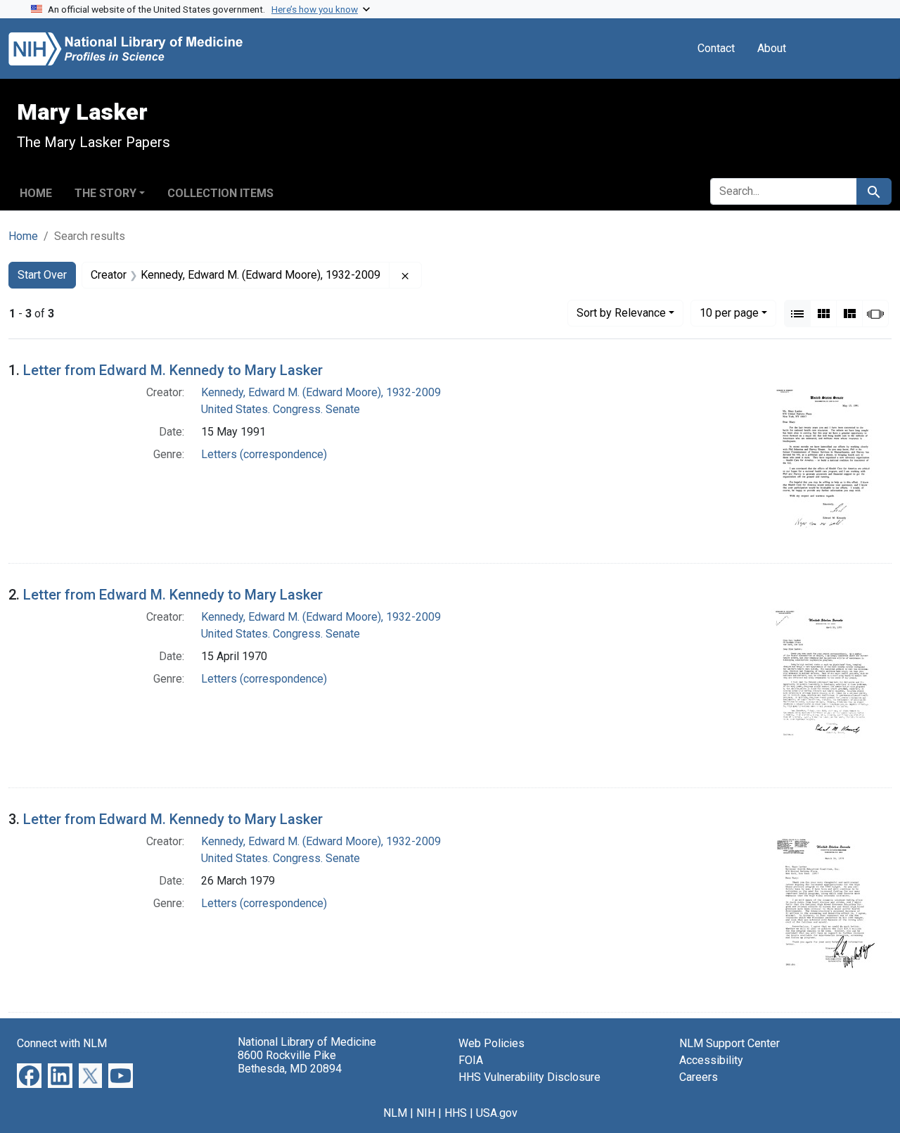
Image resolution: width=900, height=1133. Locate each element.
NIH (425, 1113)
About (771, 48)
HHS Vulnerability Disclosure (529, 1077)
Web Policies (491, 1043)
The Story (105, 193)
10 (729, 312)
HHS (455, 1113)
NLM (395, 1113)
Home (36, 193)
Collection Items (220, 193)
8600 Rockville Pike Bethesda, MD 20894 (290, 1062)
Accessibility (711, 1060)
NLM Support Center (729, 1043)
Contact (716, 48)
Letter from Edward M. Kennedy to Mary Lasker (173, 370)
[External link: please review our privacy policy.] (29, 1075)
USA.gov (497, 1113)
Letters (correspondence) (264, 454)
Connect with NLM (62, 1043)
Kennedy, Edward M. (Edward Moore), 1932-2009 (321, 392)
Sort (621, 312)
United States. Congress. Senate (280, 409)
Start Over (42, 274)
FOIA (470, 1060)
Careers (698, 1077)
